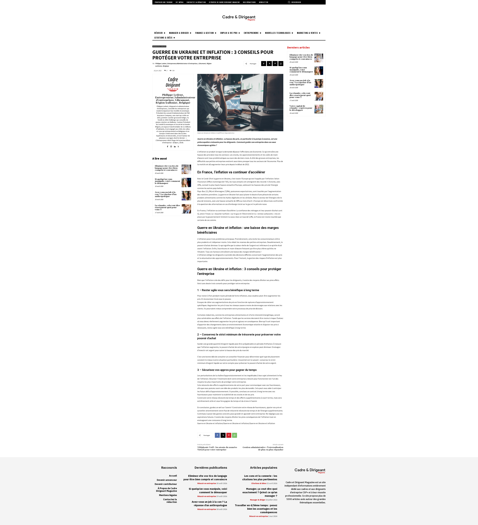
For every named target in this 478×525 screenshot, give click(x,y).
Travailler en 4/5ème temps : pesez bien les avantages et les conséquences (256, 508)
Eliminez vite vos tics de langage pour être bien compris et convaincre (166, 168)
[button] (294, 2)
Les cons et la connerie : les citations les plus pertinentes (259, 477)
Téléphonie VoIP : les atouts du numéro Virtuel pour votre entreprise (217, 448)
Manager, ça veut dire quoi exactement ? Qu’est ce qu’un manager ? (259, 492)
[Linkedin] (175, 146)
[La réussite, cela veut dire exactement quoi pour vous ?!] (186, 209)
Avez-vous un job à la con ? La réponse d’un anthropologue (166, 194)
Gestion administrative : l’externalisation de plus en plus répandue (263, 448)
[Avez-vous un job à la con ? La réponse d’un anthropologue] (186, 195)
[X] (269, 63)
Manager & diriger (159, 46)
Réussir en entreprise (206, 483)
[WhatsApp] (280, 63)
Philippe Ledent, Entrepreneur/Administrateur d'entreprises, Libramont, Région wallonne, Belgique (183, 64)
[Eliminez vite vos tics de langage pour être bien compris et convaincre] (186, 169)
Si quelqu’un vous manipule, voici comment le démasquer (167, 181)
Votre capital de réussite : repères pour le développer (301, 108)
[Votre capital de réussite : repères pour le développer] (318, 109)
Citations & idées (258, 483)
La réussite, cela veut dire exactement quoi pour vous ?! (167, 207)
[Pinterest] (275, 63)
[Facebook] (263, 63)
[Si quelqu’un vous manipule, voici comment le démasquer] (186, 182)
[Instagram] (171, 146)
